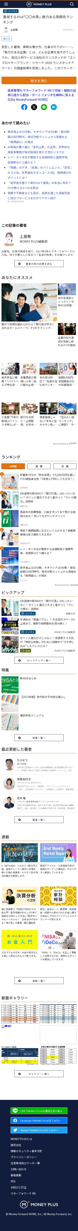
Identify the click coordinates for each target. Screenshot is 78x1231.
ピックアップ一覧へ (39, 660)
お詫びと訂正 (19, 1187)
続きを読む (39, 80)
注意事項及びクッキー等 (25, 1163)
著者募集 (16, 1175)
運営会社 (16, 1145)
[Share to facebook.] (24, 107)
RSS (13, 1181)
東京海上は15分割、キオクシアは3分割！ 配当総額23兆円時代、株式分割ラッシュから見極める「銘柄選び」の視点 (38, 137)
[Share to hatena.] (54, 107)
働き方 (6, 38)
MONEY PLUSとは (21, 1139)
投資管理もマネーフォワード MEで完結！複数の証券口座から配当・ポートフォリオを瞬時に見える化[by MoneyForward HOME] (42, 95)
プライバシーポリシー (24, 1157)
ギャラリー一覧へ (39, 1073)
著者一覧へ (39, 819)
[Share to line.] (44, 107)
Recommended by (60, 443)
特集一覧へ (39, 737)
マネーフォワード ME (23, 1193)
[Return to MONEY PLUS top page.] (39, 4)
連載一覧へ (39, 980)
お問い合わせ (19, 1169)
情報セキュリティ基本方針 (26, 1151)
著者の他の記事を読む (39, 263)
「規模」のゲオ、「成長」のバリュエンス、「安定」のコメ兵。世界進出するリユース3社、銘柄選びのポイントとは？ (40, 172)
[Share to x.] (34, 107)
